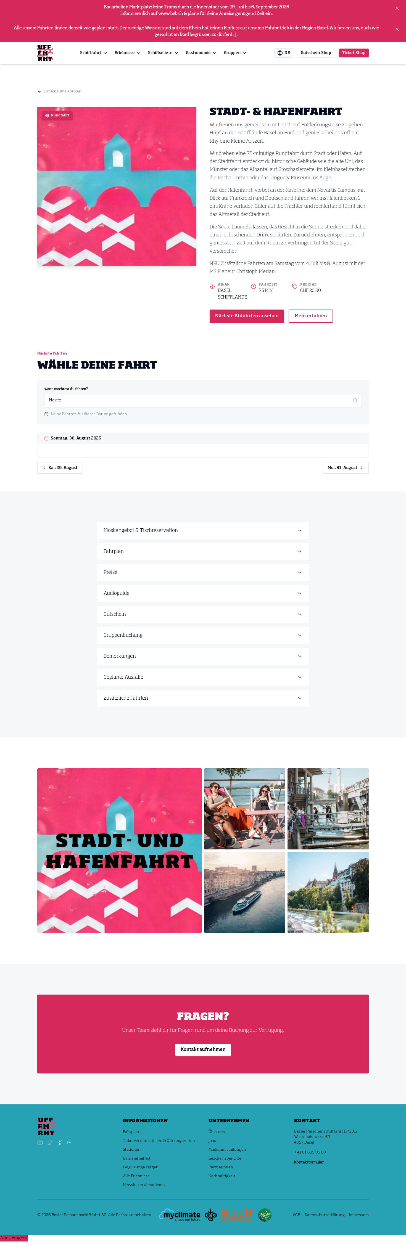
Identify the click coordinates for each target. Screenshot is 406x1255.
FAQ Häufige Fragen (141, 1167)
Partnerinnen (221, 1167)
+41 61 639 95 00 (310, 1152)
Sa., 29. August (63, 468)
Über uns (217, 1132)
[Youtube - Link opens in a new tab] (70, 1142)
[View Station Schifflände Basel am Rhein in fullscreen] (328, 808)
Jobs (212, 1141)
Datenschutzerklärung (325, 1215)
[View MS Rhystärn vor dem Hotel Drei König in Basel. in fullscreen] (244, 892)
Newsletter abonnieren (144, 1185)
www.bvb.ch (170, 14)
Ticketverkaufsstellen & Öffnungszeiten (159, 1141)
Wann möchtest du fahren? (66, 389)
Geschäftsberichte (225, 1158)
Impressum (359, 1215)
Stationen (132, 1150)
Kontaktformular (309, 1162)
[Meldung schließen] (397, 8)
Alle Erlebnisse (136, 1176)
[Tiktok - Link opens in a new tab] (50, 1142)
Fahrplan (131, 1132)
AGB (296, 1215)
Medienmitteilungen (227, 1150)
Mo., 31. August (342, 468)
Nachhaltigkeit (222, 1176)
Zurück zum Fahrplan (62, 91)
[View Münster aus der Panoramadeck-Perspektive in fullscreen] (328, 892)
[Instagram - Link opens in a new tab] (40, 1142)
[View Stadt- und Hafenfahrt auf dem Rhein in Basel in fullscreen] (119, 850)
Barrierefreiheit (137, 1158)
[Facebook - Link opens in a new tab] (60, 1142)
